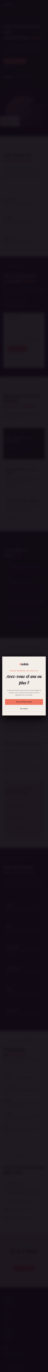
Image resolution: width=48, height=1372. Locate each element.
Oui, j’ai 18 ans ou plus (24, 702)
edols (24, 664)
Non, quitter (24, 708)
